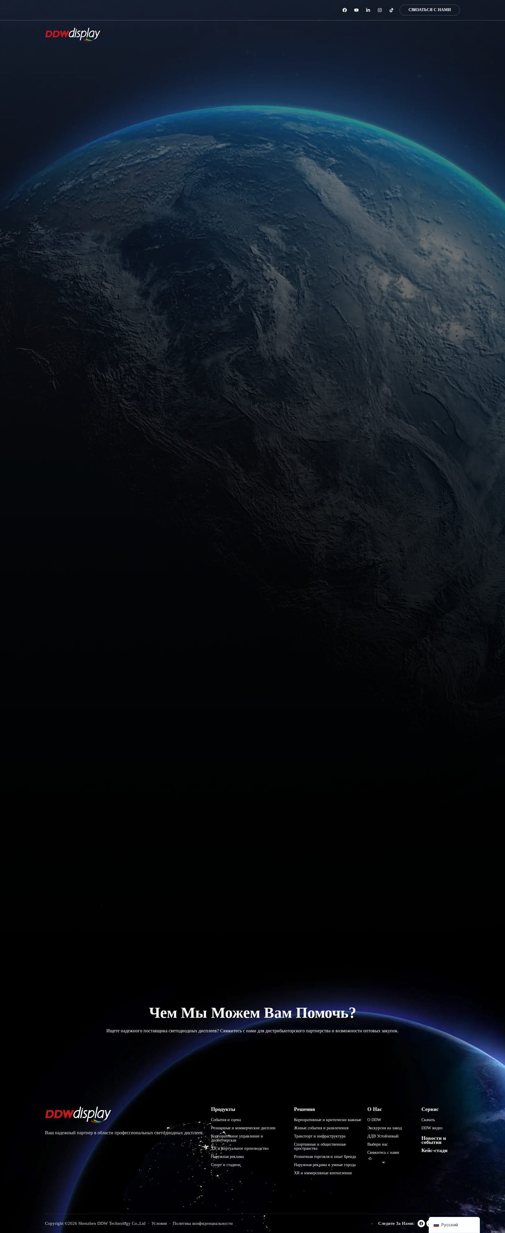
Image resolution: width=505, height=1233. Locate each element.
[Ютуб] (356, 10)
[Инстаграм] (380, 10)
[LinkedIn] (368, 10)
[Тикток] (391, 10)
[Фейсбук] (345, 10)
